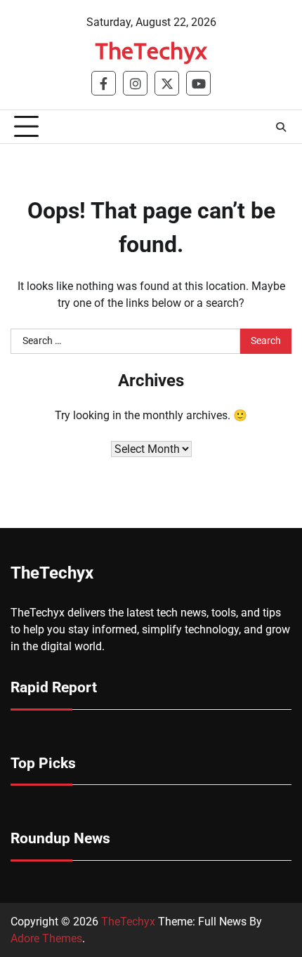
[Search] (280, 127)
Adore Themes (46, 938)
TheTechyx (151, 50)
